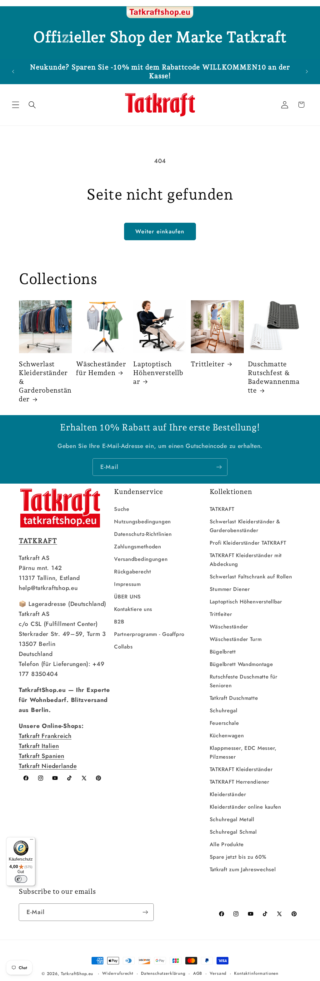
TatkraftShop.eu (77, 974)
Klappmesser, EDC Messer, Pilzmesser (243, 752)
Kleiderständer (228, 794)
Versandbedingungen (141, 559)
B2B (119, 621)
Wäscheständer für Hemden (101, 368)
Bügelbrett (223, 651)
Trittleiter (208, 364)
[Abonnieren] (219, 467)
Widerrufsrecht (117, 973)
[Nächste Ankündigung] (307, 71)
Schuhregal (224, 710)
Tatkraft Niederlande (48, 765)
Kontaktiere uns (133, 609)
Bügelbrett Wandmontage (241, 664)
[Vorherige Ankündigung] (13, 71)
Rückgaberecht (132, 571)
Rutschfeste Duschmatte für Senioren (244, 681)
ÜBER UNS (127, 596)
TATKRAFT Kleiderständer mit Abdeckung (246, 559)
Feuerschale (224, 723)
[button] (16, 104)
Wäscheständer (229, 626)
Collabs (123, 646)
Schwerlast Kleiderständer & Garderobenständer (45, 381)
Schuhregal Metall (232, 819)
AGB (197, 973)
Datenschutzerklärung (163, 973)
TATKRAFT (222, 509)
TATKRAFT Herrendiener (239, 781)
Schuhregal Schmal (233, 832)
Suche (121, 509)
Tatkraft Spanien (41, 755)
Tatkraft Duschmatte (234, 698)
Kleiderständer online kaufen (245, 807)
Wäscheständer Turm (236, 639)
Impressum (127, 584)
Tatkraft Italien (39, 745)
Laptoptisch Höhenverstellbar (158, 372)
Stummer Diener (230, 589)
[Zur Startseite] (160, 12)
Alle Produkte (227, 844)
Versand (218, 973)
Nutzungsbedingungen (142, 521)
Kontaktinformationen (256, 973)
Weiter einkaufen (159, 231)
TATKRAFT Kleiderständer (241, 769)
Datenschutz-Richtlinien (143, 534)
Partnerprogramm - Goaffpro (149, 634)
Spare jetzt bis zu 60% (238, 857)
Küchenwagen (227, 735)
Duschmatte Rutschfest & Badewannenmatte (274, 377)
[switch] (21, 879)
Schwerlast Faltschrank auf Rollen (251, 576)
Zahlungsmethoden (137, 546)
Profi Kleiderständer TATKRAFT (248, 542)
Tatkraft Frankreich (45, 735)
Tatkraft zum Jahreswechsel (243, 869)
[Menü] (31, 841)
